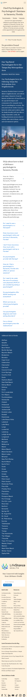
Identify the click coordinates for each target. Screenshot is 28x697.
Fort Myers (5, 394)
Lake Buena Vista (8, 419)
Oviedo (4, 474)
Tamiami (5, 528)
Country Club (6, 375)
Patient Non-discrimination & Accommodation (18, 612)
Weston (4, 546)
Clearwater (6, 365)
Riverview (5, 504)
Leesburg (5, 432)
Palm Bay (5, 476)
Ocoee (4, 469)
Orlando (4, 471)
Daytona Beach (7, 380)
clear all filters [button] (12, 51)
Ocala (4, 466)
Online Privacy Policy (19, 607)
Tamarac (5, 526)
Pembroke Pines (7, 484)
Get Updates (7, 585)
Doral (4, 390)
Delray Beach (6, 385)
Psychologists (6, 18)
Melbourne (5, 444)
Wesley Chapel (7, 543)
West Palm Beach (8, 548)
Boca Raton (6, 347)
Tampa (4, 531)
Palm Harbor (6, 481)
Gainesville (5, 399)
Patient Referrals (17, 593)
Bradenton (5, 74)
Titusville (5, 538)
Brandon (5, 357)
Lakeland (5, 422)
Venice (17, 74)
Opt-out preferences (18, 630)
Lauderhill (5, 429)
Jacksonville (6, 409)
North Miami (6, 461)
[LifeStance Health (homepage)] (4, 2)
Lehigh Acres (6, 434)
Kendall (4, 414)
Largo (4, 427)
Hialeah (4, 402)
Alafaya (4, 340)
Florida (15, 18)
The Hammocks (7, 533)
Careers (17, 689)
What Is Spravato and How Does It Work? (11, 661)
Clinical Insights (17, 599)
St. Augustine (6, 513)
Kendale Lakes (7, 412)
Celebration (6, 362)
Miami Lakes (6, 454)
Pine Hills (5, 486)
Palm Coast (6, 479)
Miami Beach (6, 449)
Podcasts (16, 595)
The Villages (6, 536)
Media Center (17, 601)
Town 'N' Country (8, 541)
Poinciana (5, 494)
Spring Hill (5, 511)
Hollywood (5, 404)
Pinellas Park (6, 489)
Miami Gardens (7, 452)
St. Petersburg (7, 518)
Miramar (5, 456)
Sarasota (21, 18)
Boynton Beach (7, 352)
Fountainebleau (7, 397)
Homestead (6, 407)
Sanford (4, 506)
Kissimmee (5, 417)
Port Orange (6, 499)
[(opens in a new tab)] (2, 695)
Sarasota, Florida (8, 187)
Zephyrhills (5, 553)
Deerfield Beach (7, 382)
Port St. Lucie (6, 501)
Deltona (4, 387)
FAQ (15, 603)
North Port (12, 74)
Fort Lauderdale (7, 392)
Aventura (5, 345)
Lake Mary (5, 424)
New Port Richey (7, 459)
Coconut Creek (7, 370)
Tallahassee (6, 523)
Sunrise (4, 521)
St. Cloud (5, 516)
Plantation (5, 491)
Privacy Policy (17, 605)
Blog (15, 597)
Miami (4, 447)
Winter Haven (6, 551)
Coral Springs (6, 372)
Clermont (5, 367)
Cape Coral (5, 360)
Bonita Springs (7, 350)
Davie (4, 377)
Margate (5, 442)
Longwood (5, 437)
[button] (6, 597)
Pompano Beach (7, 496)
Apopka (4, 342)
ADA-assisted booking (19, 616)
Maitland (5, 439)
